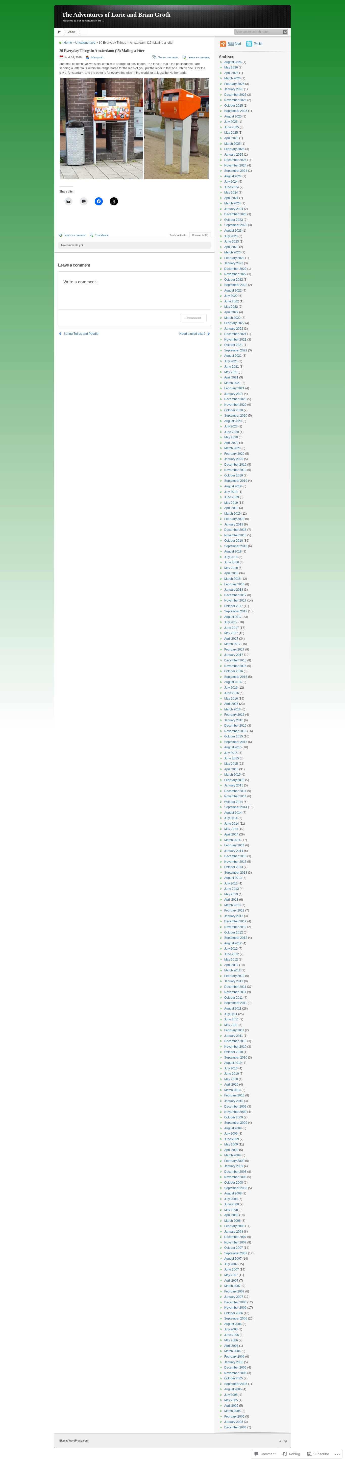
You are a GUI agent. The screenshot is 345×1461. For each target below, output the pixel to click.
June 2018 (231, 562)
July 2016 (231, 687)
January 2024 (233, 209)
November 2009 (235, 1112)
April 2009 (231, 1150)
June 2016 (231, 693)
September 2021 (235, 350)
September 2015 (235, 742)
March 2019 (232, 513)
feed (234, 43)
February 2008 (234, 1226)
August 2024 (233, 176)
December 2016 (235, 660)
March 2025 (232, 144)
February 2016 (234, 714)
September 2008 (235, 1188)
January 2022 (233, 328)
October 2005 (233, 1378)
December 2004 (235, 1427)
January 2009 (233, 1166)
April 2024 (231, 198)
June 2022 (231, 301)
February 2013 (234, 910)
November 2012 (235, 927)
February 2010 (234, 1095)
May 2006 (231, 1340)
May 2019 (231, 503)
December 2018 (235, 530)
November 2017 (235, 600)
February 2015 (234, 780)
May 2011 (231, 1025)
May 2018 (231, 568)
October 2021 (233, 345)
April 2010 (231, 1084)
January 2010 (233, 1101)
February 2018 (234, 584)
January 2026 (233, 89)
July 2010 (231, 1068)
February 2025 (234, 149)
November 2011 (235, 992)
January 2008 (233, 1231)
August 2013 (233, 878)
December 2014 (235, 791)
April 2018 (231, 573)
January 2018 (233, 589)
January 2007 (233, 1297)
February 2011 (234, 1030)
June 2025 (231, 127)
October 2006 (233, 1313)
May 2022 (231, 306)
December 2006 (235, 1302)
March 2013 (232, 905)
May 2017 (231, 633)
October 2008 (233, 1182)
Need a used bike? (192, 334)
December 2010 (235, 1041)
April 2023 (231, 247)
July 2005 (231, 1395)
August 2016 (233, 682)
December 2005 (235, 1367)
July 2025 (231, 122)
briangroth (97, 57)
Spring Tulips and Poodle (81, 334)
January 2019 (233, 524)
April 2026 (231, 73)
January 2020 (233, 459)
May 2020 (231, 437)
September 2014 (235, 807)
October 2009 (233, 1117)
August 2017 (233, 617)
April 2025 (231, 138)
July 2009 (231, 1133)
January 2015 (233, 785)
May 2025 (231, 132)
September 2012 (235, 938)
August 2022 (233, 290)
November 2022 (235, 274)
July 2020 (231, 426)
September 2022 (235, 285)
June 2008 (231, 1204)
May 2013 (231, 894)
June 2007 (231, 1269)
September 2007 (235, 1253)
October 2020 (233, 410)
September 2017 (235, 611)
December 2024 (235, 160)
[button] (101, 129)
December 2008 (235, 1171)
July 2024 (231, 181)
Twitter (258, 43)
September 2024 (235, 171)
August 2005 (233, 1389)
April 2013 (231, 899)
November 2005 (235, 1373)
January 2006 (233, 1362)
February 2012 (234, 976)
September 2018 (235, 546)
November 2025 (235, 100)
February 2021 (234, 388)
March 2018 (232, 579)
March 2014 (232, 840)
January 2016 (233, 720)
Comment (193, 318)
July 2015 (231, 753)
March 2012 (232, 970)
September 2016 (235, 677)
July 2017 (231, 622)
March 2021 (232, 383)
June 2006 (231, 1335)
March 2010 (232, 1090)
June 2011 (231, 1019)
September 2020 (235, 415)
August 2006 (233, 1324)
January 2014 (233, 851)
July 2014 (231, 818)
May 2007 (231, 1275)
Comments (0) (200, 235)
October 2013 (233, 867)
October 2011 (233, 997)
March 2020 (232, 448)
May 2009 (231, 1144)
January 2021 (233, 394)
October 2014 (233, 802)
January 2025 (233, 154)
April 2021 (231, 377)
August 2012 (233, 943)
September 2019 (235, 481)
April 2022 (231, 312)
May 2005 (231, 1400)
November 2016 (235, 666)
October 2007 (233, 1248)
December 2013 (235, 856)
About (71, 31)
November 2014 (235, 796)
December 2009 (235, 1106)
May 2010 (231, 1079)
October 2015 (233, 736)
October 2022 (233, 279)
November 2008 (235, 1177)
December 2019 (235, 464)
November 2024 (235, 165)
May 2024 (231, 192)
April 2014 (231, 834)
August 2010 (233, 1063)
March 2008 (232, 1221)
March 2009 (232, 1155)
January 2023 (233, 263)
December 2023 (235, 214)
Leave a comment (199, 57)
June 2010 (231, 1073)
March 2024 (232, 203)
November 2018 (235, 535)
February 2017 (234, 649)
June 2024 (231, 187)
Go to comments (168, 57)
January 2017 (233, 655)
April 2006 (231, 1346)
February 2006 (234, 1356)
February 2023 (234, 258)
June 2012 (231, 954)
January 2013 (233, 916)
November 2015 (235, 731)
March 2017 (232, 644)
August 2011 (232, 1008)
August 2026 (233, 62)
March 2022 (232, 318)
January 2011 (233, 1036)
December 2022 (235, 269)
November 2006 (235, 1307)
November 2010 (235, 1046)
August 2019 (233, 486)
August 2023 (233, 230)
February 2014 (234, 845)
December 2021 (235, 334)
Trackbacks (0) (177, 235)
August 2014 (233, 813)
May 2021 (231, 372)
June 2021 (231, 366)
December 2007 (235, 1237)
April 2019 (231, 508)
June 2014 (231, 823)
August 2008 (233, 1193)
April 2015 (231, 769)
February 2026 (234, 84)
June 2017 (231, 628)
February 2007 (234, 1291)
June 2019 (231, 497)
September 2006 (235, 1318)
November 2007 (235, 1242)
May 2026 (231, 67)
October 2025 (233, 105)
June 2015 (231, 758)
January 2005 (233, 1422)
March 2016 (232, 709)
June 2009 (231, 1139)
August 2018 (233, 551)
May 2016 (231, 698)
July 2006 (231, 1329)
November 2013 (235, 862)
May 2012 (231, 959)
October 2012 (233, 932)
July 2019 (231, 492)
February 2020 (234, 454)
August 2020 (233, 421)
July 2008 (231, 1199)
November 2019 (235, 470)
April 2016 (231, 704)
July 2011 (230, 1014)
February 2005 (234, 1416)
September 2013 (235, 872)
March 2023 (232, 252)
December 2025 (235, 95)
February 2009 (234, 1161)
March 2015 (232, 774)
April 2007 (231, 1280)
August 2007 (233, 1258)
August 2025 (233, 116)
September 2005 (235, 1384)
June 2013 (231, 889)
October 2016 (233, 671)
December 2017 (235, 595)
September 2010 (235, 1057)
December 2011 (235, 987)
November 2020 (235, 404)
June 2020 (231, 432)
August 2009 (233, 1128)
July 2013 (231, 883)
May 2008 (231, 1210)
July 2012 (231, 948)
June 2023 (231, 241)
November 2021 (235, 339)
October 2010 (233, 1052)
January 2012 (233, 981)
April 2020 (231, 443)
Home (60, 32)
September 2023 (235, 225)
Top (284, 1441)
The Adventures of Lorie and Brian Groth (116, 14)
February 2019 (234, 519)
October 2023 (233, 220)
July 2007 (231, 1264)
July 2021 (231, 361)
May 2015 (231, 763)
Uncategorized (85, 42)
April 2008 (231, 1215)
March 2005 (232, 1411)
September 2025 (235, 111)
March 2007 (232, 1286)
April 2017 (231, 638)
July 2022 (231, 296)
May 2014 (231, 829)
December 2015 (235, 725)
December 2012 (235, 921)
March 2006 (232, 1351)
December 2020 (235, 399)
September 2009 (235, 1122)
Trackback (101, 235)
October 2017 (233, 606)
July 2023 (231, 236)
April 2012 (231, 965)
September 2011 (235, 1003)
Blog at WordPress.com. (74, 1440)
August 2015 (233, 747)
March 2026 (232, 78)
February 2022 (234, 323)
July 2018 (231, 557)
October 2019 (233, 475)
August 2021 (233, 355)
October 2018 (233, 540)
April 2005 (231, 1405)
